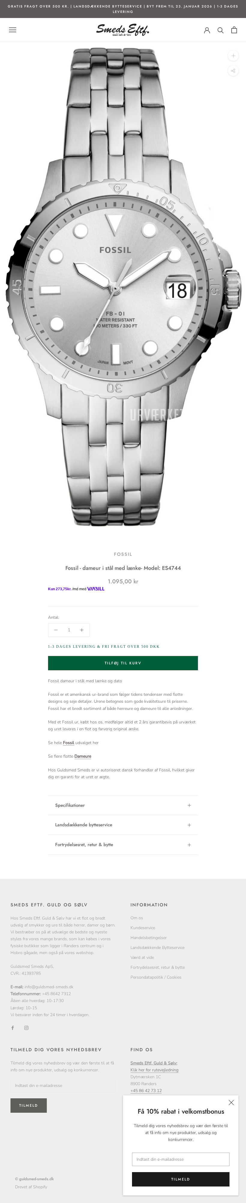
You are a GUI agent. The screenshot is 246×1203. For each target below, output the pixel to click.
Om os (136, 918)
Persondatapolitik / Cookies (156, 977)
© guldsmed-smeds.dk (34, 1179)
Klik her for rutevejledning (154, 1070)
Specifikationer (70, 805)
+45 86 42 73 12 (146, 1091)
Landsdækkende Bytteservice (157, 947)
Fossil (123, 554)
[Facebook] (12, 1027)
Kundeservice (142, 928)
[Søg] (221, 30)
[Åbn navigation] (12, 29)
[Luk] (231, 1102)
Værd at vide (142, 957)
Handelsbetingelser (148, 938)
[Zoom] (233, 55)
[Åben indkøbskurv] (234, 29)
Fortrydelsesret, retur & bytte (84, 844)
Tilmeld (180, 1179)
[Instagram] (26, 1027)
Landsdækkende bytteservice (83, 824)
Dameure (82, 756)
